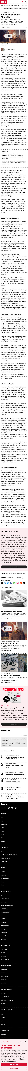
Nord (2, 838)
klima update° (4, 929)
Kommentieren (10, 577)
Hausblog (3, 875)
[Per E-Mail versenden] (2, 583)
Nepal (2, 851)
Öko (2, 821)
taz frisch (3, 952)
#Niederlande (9, 573)
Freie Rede (3, 935)
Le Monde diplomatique (7, 1000)
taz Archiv (3, 1003)
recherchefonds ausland (7, 905)
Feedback (3, 1034)
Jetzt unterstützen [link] (14, 567)
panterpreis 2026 (5, 912)
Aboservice (4, 1038)
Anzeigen (3, 1024)
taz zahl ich (3, 902)
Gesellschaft (4, 824)
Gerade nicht (20, 1041)
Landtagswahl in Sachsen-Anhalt (9, 854)
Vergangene (4, 979)
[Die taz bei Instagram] (15, 808)
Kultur (2, 827)
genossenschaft (5, 898)
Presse (2, 885)
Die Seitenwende (5, 878)
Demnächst (4, 969)
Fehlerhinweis (18, 577)
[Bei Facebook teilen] (11, 583)
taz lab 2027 (4, 983)
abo (2, 895)
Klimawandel (4, 861)
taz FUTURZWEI (5, 997)
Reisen (2, 1014)
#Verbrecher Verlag (21, 573)
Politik (2, 817)
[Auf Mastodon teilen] (5, 583)
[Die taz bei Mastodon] (9, 808)
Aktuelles (3, 871)
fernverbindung (5, 925)
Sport (2, 831)
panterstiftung (4, 908)
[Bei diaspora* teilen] (17, 583)
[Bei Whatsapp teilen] (14, 583)
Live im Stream (4, 976)
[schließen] (25, 1041)
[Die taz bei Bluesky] (12, 808)
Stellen (2, 881)
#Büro (14, 573)
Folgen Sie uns (4, 807)
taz (4, 804)
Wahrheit (3, 841)
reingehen (3, 939)
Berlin (2, 834)
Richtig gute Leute (5, 858)
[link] (2, 5)
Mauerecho (4, 932)
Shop (2, 1021)
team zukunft (4, 949)
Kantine (3, 1017)
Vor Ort (3, 973)
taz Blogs (3, 993)
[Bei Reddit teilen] (21, 583)
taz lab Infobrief (5, 959)
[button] (26, 2)
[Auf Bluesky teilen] (8, 583)
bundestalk (3, 922)
